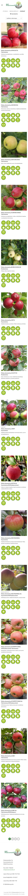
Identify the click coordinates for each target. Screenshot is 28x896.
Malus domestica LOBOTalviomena (8, 756)
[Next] (18, 839)
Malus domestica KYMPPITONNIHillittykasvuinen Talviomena (11, 647)
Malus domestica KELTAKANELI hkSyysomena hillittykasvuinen (11, 594)
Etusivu (5, 11)
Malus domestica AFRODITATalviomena (9, 51)
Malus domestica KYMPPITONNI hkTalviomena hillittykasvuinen (11, 702)
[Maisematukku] (14, 5)
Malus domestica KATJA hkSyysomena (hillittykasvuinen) (10, 484)
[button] (2, 5)
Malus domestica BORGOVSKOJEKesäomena (11, 268)
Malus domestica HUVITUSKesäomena (9, 374)
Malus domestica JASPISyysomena (8, 429)
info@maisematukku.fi (9, 869)
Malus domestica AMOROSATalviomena (9, 106)
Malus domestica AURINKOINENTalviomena (11, 213)
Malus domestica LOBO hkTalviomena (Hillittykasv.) (9, 811)
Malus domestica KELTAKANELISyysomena (10, 539)
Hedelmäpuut (13, 11)
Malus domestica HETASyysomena (8, 321)
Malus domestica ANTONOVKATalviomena (10, 160)
